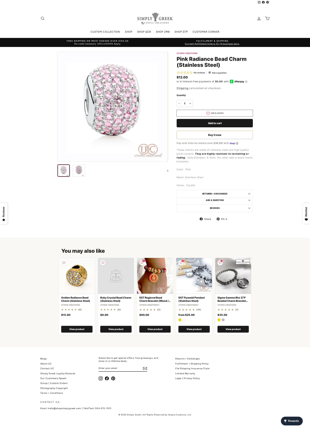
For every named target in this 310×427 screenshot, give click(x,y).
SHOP (128, 31)
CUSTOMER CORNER (206, 31)
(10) (198, 310)
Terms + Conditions (51, 393)
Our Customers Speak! (53, 378)
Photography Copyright (54, 388)
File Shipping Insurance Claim (192, 368)
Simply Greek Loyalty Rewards (57, 373)
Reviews (215, 208)
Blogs (43, 358)
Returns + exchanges (214, 194)
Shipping (182, 88)
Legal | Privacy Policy (187, 378)
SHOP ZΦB (163, 31)
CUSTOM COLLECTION (105, 31)
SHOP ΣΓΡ (181, 31)
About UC (46, 363)
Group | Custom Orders (53, 383)
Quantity (181, 95)
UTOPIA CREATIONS (187, 53)
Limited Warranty (185, 373)
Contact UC (47, 368)
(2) (159, 310)
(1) (237, 310)
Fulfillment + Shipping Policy (192, 363)
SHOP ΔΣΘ (144, 31)
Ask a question (215, 200)
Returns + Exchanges (187, 358)
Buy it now (214, 135)
